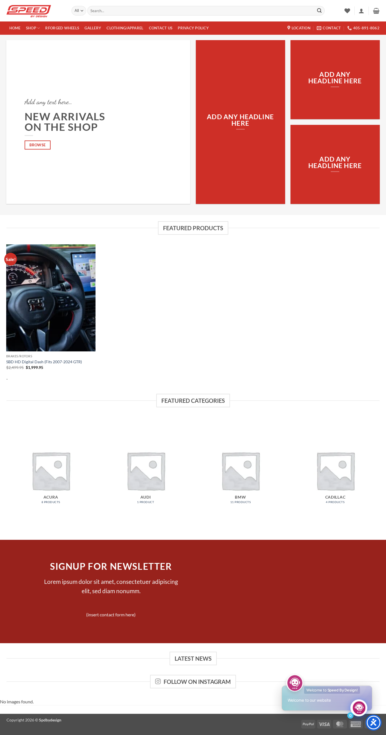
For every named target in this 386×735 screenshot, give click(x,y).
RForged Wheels (62, 28)
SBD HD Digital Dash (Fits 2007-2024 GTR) (44, 361)
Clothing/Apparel (125, 28)
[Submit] (319, 11)
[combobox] (205, 10)
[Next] (379, 472)
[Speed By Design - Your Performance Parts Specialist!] (34, 11)
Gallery (92, 28)
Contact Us (161, 28)
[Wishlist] (347, 11)
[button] (361, 11)
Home (15, 28)
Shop (31, 28)
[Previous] (6, 472)
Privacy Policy (193, 28)
